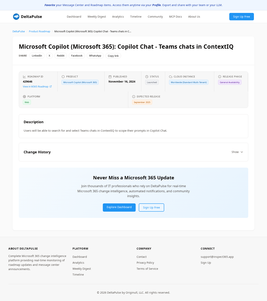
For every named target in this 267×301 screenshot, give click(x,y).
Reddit (61, 55)
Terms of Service (147, 268)
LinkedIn (37, 55)
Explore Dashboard (119, 207)
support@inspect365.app (217, 257)
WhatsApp (95, 55)
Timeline (136, 16)
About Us (194, 16)
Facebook (76, 55)
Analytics (118, 16)
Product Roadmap (39, 31)
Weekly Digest (97, 16)
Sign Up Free (241, 16)
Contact (142, 257)
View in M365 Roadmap (35, 86)
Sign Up (206, 262)
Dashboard (74, 16)
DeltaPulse (19, 31)
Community (155, 16)
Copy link (113, 56)
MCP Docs (175, 16)
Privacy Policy (145, 262)
